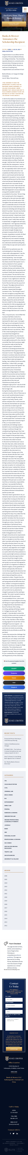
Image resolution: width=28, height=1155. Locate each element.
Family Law (7, 805)
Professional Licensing (12, 839)
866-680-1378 (13, 1118)
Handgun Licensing (10, 812)
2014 (5, 918)
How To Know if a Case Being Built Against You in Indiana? (12, 757)
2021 (5, 893)
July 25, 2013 (16, 49)
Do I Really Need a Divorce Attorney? (11, 762)
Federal (7, 809)
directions (14, 1071)
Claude (14, 678)
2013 (5, 922)
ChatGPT (14, 668)
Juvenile (7, 825)
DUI (5, 798)
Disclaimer (20, 1143)
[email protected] (7, 51)
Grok (14, 682)
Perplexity (14, 673)
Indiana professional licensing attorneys (11, 820)
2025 (5, 879)
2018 (5, 904)
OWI (5, 832)
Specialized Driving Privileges (11, 847)
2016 (5, 911)
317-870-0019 (11, 10)
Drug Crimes (8, 795)
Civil (6, 788)
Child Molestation (10, 784)
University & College (11, 859)
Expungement (9, 802)
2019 (5, 900)
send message (14, 1049)
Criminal (14, 989)
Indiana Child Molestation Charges (11, 745)
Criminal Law (8, 791)
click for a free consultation (14, 24)
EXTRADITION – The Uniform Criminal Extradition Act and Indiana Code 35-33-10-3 (12, 751)
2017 (5, 908)
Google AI (14, 687)
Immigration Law (9, 816)
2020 (5, 897)
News (9, 49)
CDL (5, 780)
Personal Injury (10, 836)
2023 (5, 886)
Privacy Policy (14, 1145)
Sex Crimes (8, 843)
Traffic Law (8, 852)
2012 (5, 925)
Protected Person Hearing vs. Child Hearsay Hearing (12, 739)
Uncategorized (9, 855)
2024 (5, 883)
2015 (5, 915)
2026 (5, 876)
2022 (5, 890)
